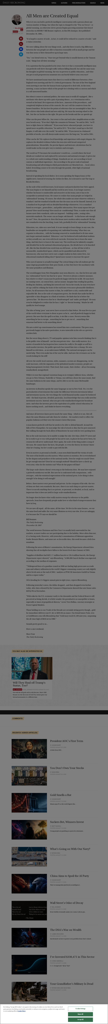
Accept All (80, 1019)
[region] (54, 1014)
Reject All (80, 1014)
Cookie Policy (22, 1011)
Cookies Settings (80, 1009)
